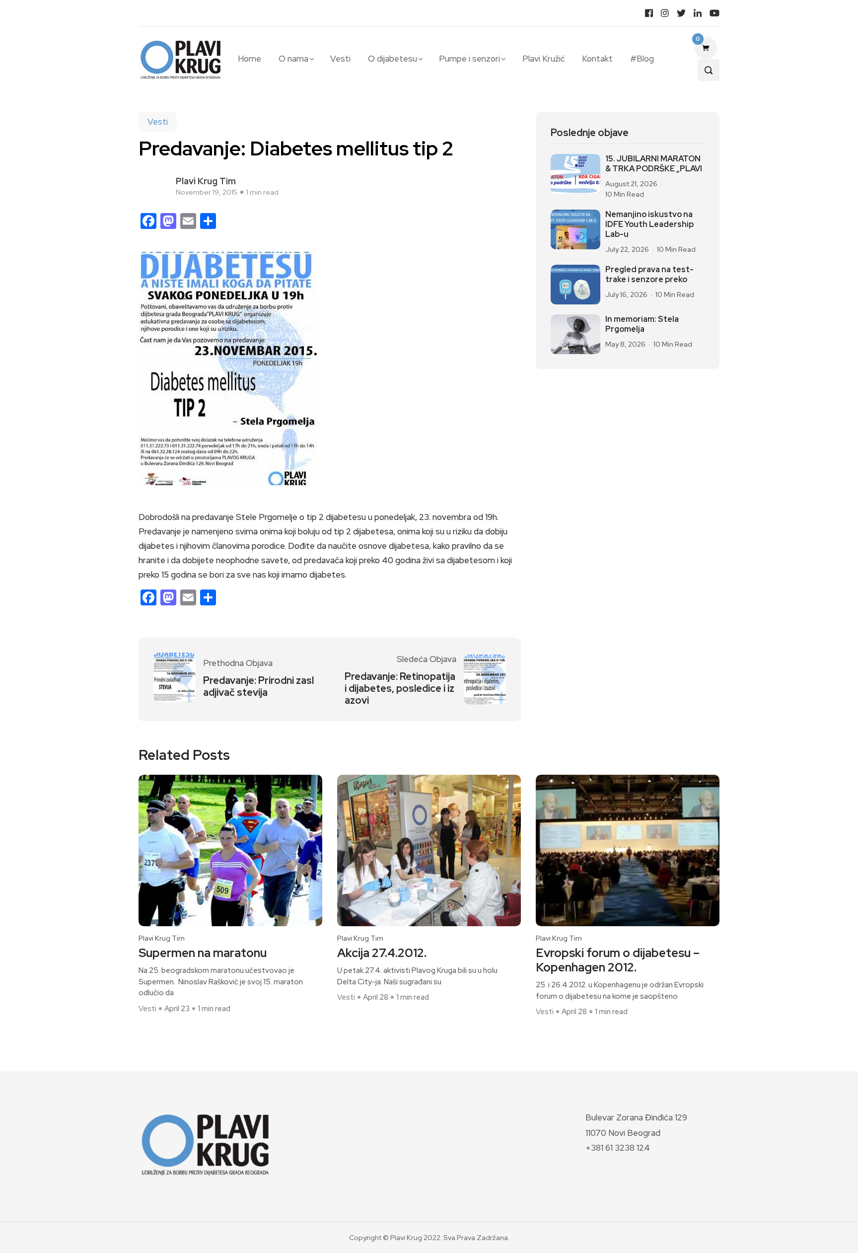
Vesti (340, 58)
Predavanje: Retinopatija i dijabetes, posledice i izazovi (400, 688)
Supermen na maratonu (203, 953)
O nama (293, 58)
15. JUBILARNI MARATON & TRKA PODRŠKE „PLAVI (653, 164)
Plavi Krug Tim (206, 181)
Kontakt (597, 58)
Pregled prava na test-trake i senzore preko (649, 275)
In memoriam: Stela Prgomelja (642, 324)
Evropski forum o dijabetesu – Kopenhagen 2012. (618, 960)
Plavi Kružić (543, 58)
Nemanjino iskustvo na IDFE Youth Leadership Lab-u (649, 224)
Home (249, 58)
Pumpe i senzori (469, 58)
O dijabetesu (392, 58)
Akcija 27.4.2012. (382, 953)
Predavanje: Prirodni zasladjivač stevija (258, 686)
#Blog (641, 58)
